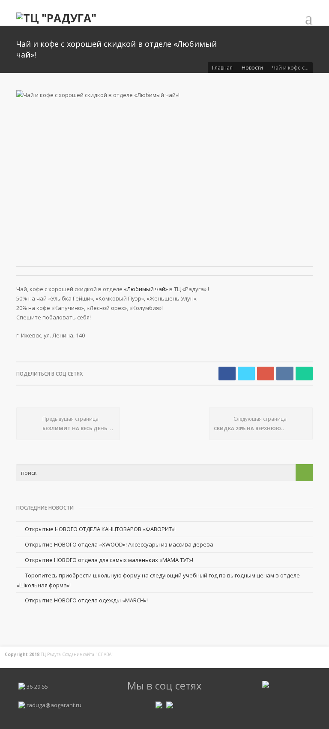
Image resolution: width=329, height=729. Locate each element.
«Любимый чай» (146, 289)
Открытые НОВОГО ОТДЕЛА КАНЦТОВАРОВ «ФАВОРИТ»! (100, 529)
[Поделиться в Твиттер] (246, 373)
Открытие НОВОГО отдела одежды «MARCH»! (86, 600)
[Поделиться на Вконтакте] (284, 373)
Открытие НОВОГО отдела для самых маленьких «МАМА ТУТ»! (109, 560)
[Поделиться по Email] (304, 373)
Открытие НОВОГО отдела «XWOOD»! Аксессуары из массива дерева (119, 544)
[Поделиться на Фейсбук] (227, 373)
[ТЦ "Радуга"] (56, 17)
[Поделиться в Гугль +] (265, 373)
